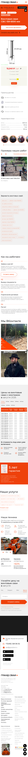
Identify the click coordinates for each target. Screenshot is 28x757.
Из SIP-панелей (18, 706)
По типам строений (6, 701)
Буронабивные (4, 742)
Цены (2, 707)
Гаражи (16, 713)
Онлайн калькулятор (7, 709)
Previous (1, 154)
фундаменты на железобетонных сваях (10, 495)
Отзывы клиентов (19, 734)
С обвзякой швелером (6, 730)
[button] (1, 350)
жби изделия (21, 498)
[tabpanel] (14, 545)
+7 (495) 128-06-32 (8, 689)
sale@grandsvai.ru (11, 647)
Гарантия (17, 740)
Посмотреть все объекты (20, 153)
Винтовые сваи (4, 736)
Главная (3, 12)
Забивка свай (18, 742)
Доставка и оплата (19, 736)
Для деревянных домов (20, 700)
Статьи (16, 743)
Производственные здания (19, 719)
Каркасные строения (20, 702)
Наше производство (19, 733)
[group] (5, 139)
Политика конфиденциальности (7, 693)
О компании (17, 728)
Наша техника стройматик (18, 731)
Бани (16, 708)
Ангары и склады (19, 717)
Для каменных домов (20, 699)
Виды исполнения (6, 699)
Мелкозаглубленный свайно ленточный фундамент (6, 739)
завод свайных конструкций (7, 501)
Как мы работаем (19, 738)
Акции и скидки (5, 713)
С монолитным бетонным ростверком (7, 732)
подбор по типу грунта (6, 504)
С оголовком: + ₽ (14, 74)
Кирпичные (17, 704)
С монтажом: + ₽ (14, 71)
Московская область (6, 717)
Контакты (3, 722)
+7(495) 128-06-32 (8, 7)
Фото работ (4, 715)
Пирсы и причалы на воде (21, 711)
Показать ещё (4, 507)
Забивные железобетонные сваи (6, 704)
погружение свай (19, 504)
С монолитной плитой (6, 734)
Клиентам (3, 711)
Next (5, 154)
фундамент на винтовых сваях (8, 498)
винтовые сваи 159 (11, 12)
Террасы (17, 715)
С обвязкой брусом (5, 728)
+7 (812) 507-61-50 (6, 691)
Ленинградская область (5, 720)
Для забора (17, 709)
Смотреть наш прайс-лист (9, 32)
